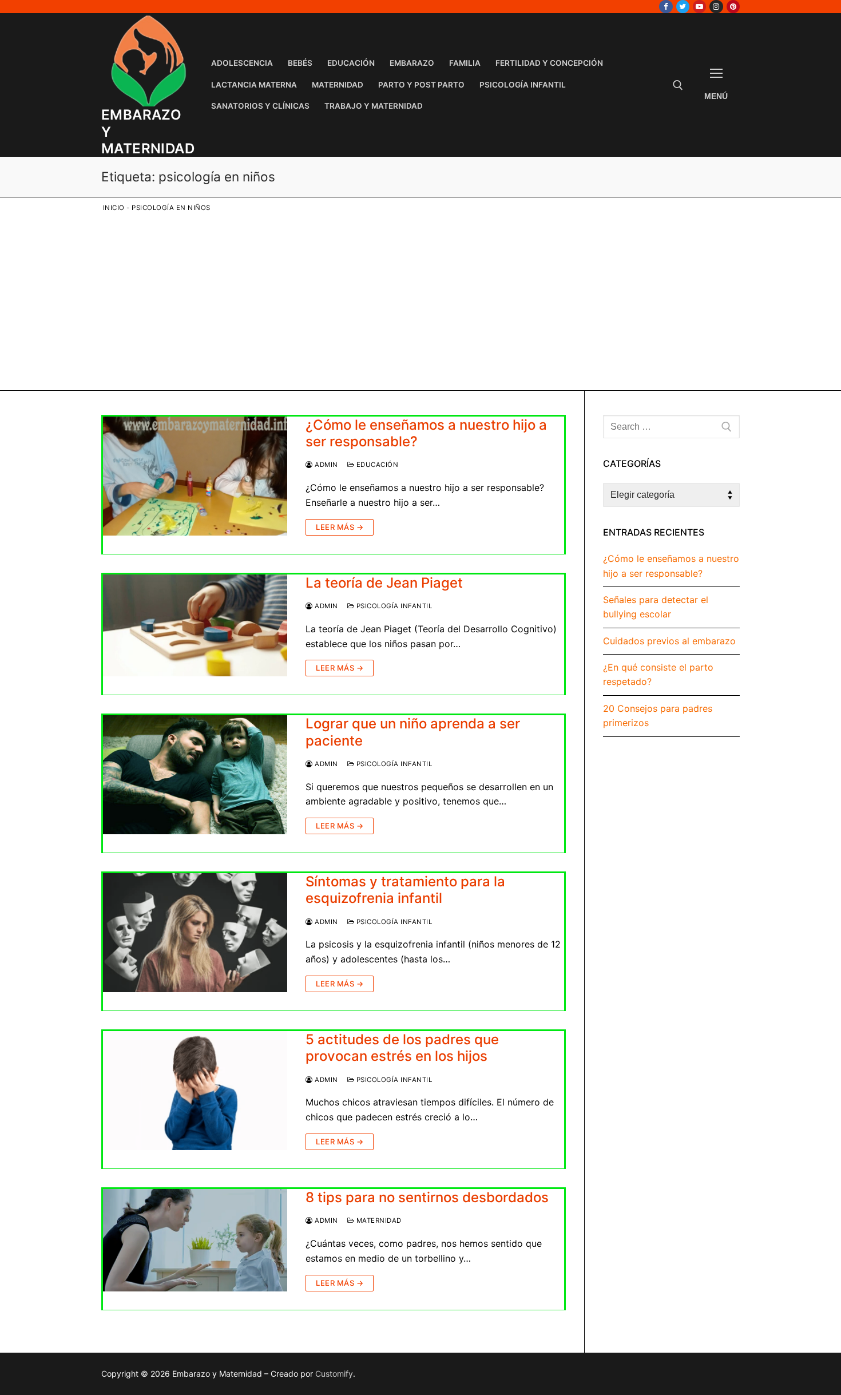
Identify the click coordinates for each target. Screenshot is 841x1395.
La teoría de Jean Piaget (384, 582)
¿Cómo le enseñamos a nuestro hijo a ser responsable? (426, 433)
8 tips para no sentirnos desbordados (427, 1197)
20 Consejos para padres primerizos (657, 716)
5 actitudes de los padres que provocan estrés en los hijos (402, 1047)
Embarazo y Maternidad (148, 131)
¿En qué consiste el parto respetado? (658, 674)
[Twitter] (682, 6)
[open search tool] (678, 85)
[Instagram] (716, 6)
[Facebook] (665, 6)
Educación (376, 465)
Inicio (114, 208)
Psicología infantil (393, 606)
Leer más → (339, 527)
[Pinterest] (733, 6)
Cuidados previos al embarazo (669, 641)
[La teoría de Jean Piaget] (195, 625)
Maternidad (378, 1220)
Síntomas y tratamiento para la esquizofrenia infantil (405, 889)
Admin (325, 465)
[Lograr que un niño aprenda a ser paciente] (195, 774)
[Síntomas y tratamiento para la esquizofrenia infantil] (195, 932)
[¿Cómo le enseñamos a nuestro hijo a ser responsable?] (195, 476)
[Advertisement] (429, 299)
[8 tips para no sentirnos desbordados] (195, 1240)
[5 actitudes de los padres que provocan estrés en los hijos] (195, 1090)
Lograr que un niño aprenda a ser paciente (413, 731)
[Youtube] (699, 6)
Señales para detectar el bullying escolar (655, 607)
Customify (334, 1373)
